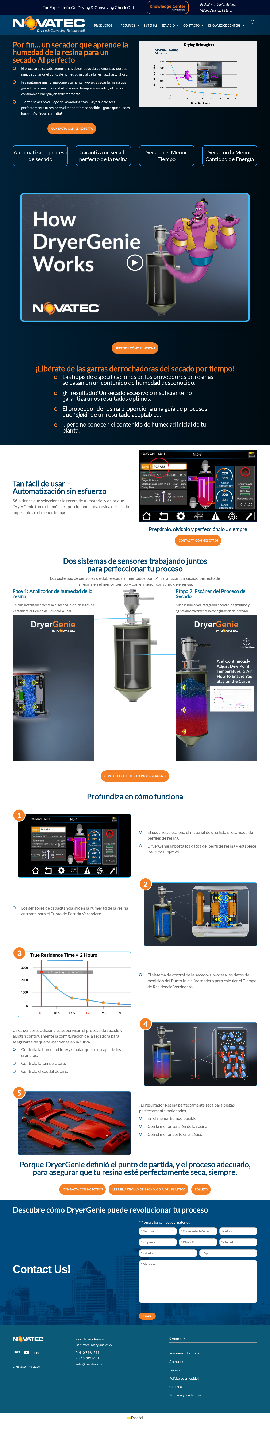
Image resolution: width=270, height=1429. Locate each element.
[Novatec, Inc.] (49, 30)
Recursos (127, 25)
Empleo (174, 1370)
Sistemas (150, 25)
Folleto (201, 1189)
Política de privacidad (184, 1378)
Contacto (191, 25)
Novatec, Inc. (24, 1366)
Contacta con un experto (72, 128)
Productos (103, 25)
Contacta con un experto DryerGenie (135, 776)
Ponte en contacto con (184, 1353)
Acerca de (176, 1361)
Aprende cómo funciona (135, 348)
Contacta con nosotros (199, 540)
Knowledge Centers (224, 25)
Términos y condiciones (185, 1395)
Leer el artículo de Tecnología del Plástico (148, 1189)
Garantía (175, 1387)
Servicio (168, 25)
